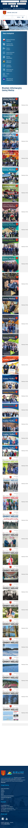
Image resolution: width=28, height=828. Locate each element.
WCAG (2, 794)
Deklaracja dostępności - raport (6, 798)
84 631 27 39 (12, 809)
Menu (18, 17)
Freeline (11, 822)
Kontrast (5, 3)
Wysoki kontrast (12, 3)
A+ (17, 6)
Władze (2, 790)
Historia (2, 791)
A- (12, 6)
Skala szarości (23, 1)
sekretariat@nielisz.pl (20, 8)
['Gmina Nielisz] (10, 12)
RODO (2, 793)
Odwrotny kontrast (21, 3)
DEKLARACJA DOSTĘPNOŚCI (7, 796)
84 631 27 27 (8, 8)
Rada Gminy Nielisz (5, 788)
